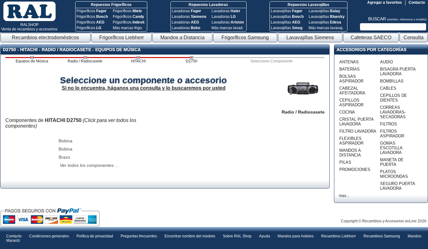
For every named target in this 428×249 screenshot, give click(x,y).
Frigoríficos (91, 11)
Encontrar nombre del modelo (189, 236)
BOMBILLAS (392, 81)
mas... (344, 195)
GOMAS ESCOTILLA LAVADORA (391, 148)
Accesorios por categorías (371, 49)
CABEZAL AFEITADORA (352, 90)
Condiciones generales (49, 236)
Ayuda (264, 236)
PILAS (345, 162)
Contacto (417, 2)
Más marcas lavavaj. (326, 28)
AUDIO (386, 62)
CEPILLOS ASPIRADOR (351, 102)
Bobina (65, 140)
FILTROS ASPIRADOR (392, 133)
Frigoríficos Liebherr (121, 37)
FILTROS (388, 124)
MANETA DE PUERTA (392, 162)
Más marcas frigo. (128, 28)
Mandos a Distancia (182, 37)
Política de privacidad (94, 236)
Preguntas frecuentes (139, 236)
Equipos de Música (32, 61)
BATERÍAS (349, 69)
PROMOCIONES (354, 169)
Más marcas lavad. (227, 28)
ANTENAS (349, 62)
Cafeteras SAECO (371, 37)
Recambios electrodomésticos (45, 37)
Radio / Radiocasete (85, 61)
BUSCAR (397, 18)
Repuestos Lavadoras (208, 5)
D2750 (191, 61)
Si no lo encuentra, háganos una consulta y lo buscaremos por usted (144, 88)
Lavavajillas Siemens (310, 37)
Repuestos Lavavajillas (308, 5)
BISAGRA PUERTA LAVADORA (397, 71)
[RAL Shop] (29, 20)
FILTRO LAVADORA (357, 131)
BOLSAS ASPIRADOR (351, 78)
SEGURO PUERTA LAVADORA (397, 186)
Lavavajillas (286, 11)
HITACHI (138, 61)
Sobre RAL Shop (237, 236)
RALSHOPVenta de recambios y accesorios (29, 27)
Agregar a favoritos (384, 2)
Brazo (64, 157)
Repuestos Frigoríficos (111, 5)
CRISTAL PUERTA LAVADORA (356, 121)
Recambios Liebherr (338, 236)
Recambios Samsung (381, 236)
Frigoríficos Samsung (245, 37)
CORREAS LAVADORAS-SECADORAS (393, 112)
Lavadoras (186, 11)
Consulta (414, 37)
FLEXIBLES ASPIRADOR (351, 141)
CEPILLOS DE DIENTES (393, 98)
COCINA (347, 112)
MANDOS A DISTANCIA (350, 152)
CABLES (388, 88)
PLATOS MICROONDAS (394, 174)
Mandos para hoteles (296, 236)
